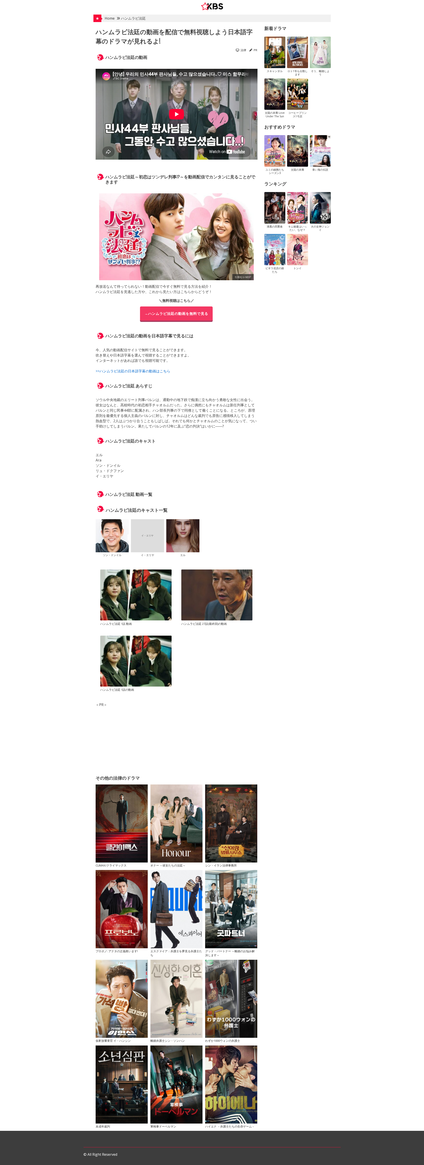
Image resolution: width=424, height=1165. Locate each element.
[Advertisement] (176, 738)
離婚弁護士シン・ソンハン (167, 1041)
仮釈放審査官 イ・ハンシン (113, 1041)
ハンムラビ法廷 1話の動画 (117, 690)
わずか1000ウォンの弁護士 (222, 1041)
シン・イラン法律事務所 (221, 865)
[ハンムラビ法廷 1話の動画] (135, 662)
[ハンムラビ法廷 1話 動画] (135, 595)
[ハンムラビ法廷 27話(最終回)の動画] (216, 595)
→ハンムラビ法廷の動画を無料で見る (176, 313)
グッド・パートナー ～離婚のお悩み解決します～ (230, 953)
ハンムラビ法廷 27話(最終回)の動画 (204, 624)
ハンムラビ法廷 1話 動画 (116, 624)
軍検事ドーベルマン (163, 1126)
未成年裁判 (103, 1126)
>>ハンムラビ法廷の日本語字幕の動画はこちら (133, 371)
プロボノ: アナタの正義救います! (117, 951)
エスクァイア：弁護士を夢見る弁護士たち (176, 953)
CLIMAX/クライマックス (111, 865)
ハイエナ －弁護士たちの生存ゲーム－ (230, 1126)
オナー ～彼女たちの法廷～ (168, 865)
